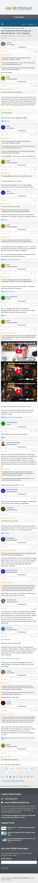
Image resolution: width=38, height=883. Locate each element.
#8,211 (35, 451)
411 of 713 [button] (19, 768)
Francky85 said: (6, 89)
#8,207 (35, 273)
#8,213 (35, 514)
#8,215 (35, 579)
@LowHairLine (5, 639)
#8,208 (35, 305)
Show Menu (20, 17)
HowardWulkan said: (8, 333)
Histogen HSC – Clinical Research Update (21, 827)
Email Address (7, 859)
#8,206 (35, 233)
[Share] (31, 51)
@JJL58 (3, 308)
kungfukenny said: (7, 518)
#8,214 (35, 547)
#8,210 (35, 431)
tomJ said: (5, 173)
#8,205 (35, 200)
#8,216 (35, 608)
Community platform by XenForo (15, 786)
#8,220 (35, 753)
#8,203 (35, 135)
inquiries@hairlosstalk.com (17, 802)
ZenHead (4, 36)
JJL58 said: (5, 55)
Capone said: (5, 110)
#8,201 (35, 51)
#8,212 (35, 498)
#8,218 (35, 679)
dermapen (22, 36)
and (8, 291)
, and (11, 259)
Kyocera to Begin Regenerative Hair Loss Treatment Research (21, 839)
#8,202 (35, 85)
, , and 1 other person (18, 738)
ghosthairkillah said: (7, 550)
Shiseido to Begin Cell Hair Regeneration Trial (21, 833)
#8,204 (35, 169)
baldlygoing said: (7, 582)
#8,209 (35, 329)
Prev (12, 768)
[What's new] (36, 24)
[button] (2, 24)
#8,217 (35, 636)
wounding (4, 38)
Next (25, 768)
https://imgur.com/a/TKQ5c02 (11, 658)
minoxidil (29, 36)
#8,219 (35, 710)
